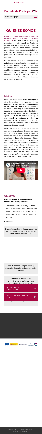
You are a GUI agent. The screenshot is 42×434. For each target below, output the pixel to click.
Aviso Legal (12, 429)
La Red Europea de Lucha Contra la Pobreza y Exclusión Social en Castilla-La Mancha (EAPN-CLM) (21, 38)
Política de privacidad (20, 431)
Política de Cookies (25, 429)
